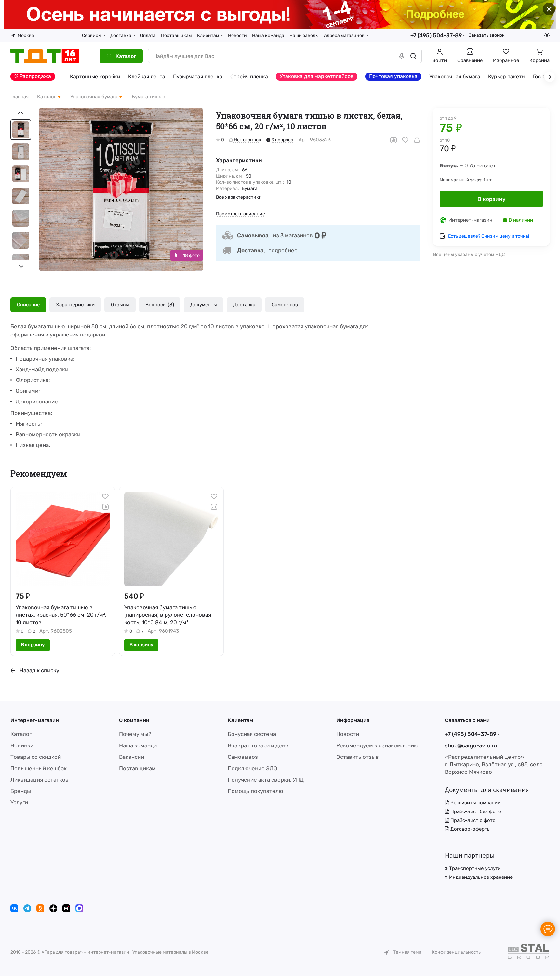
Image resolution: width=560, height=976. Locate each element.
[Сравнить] (393, 140)
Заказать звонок (486, 35)
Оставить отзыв (357, 757)
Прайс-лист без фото (475, 811)
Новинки (21, 745)
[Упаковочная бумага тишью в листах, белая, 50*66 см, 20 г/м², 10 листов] (121, 189)
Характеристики (75, 305)
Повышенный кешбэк (38, 768)
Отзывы (120, 305)
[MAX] (79, 908)
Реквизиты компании (474, 803)
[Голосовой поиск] (401, 56)
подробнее (283, 250)
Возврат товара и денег (259, 745)
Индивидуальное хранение (480, 877)
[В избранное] (405, 140)
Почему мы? (135, 734)
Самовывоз (285, 305)
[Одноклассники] (40, 908)
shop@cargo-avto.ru (471, 745)
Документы (203, 305)
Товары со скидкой (35, 757)
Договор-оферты (470, 829)
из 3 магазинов (293, 235)
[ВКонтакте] (14, 908)
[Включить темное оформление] (547, 35)
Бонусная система (252, 734)
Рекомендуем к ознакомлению (377, 745)
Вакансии (131, 757)
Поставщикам (137, 768)
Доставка (244, 305)
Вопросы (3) (159, 305)
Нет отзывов (247, 140)
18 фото (191, 255)
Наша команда (138, 745)
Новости (347, 734)
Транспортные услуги (474, 868)
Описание (28, 305)
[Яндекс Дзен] (53, 908)
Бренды (20, 791)
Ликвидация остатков (39, 779)
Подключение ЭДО (252, 768)
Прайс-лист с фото (472, 820)
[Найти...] (413, 56)
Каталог (21, 734)
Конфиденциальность (456, 952)
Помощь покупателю (255, 791)
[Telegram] (27, 908)
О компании (134, 720)
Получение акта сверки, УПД (266, 779)
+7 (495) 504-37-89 (436, 35)
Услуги (19, 802)
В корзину (491, 199)
